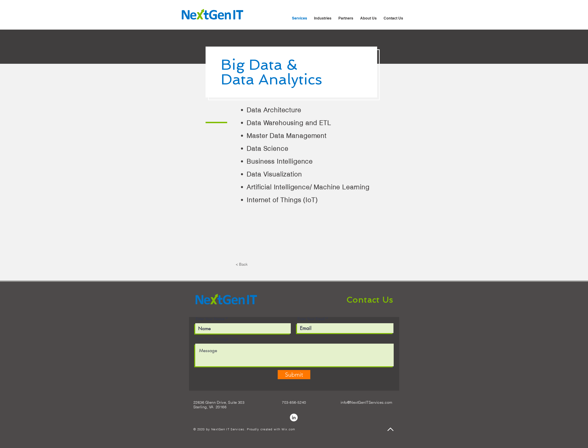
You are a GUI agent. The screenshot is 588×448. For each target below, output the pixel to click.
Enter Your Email (311, 319)
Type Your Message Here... (218, 339)
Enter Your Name (210, 319)
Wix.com (288, 429)
